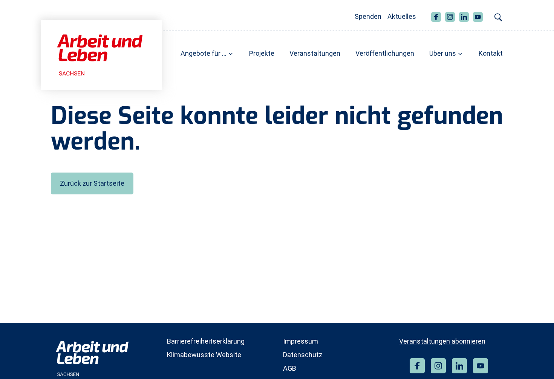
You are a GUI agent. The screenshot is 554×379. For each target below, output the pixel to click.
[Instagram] (438, 365)
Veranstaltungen (314, 53)
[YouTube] (480, 365)
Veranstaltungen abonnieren (442, 341)
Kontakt (491, 53)
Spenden (368, 16)
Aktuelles (401, 16)
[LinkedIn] (459, 365)
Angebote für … (203, 53)
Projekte (261, 53)
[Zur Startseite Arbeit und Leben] (101, 54)
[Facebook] (417, 365)
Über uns (442, 53)
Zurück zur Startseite (92, 183)
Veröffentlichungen (384, 53)
